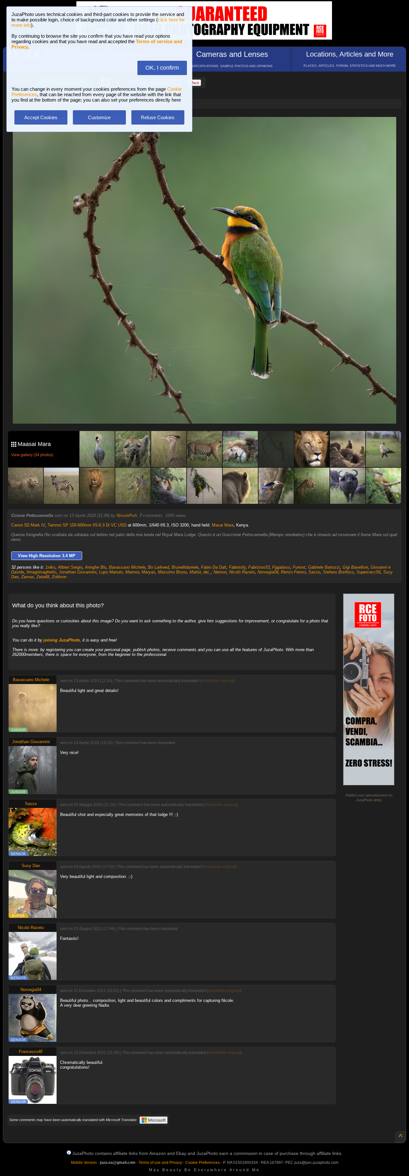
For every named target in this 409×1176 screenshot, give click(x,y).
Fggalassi (281, 567)
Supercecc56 (368, 572)
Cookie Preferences (202, 1162)
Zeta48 (42, 576)
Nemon (220, 572)
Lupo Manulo (111, 572)
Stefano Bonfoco (338, 572)
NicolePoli (127, 515)
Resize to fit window (208, 128)
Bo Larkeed (158, 567)
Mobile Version (84, 1162)
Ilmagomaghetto (41, 572)
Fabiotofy (237, 567)
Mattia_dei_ (200, 572)
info (377, 800)
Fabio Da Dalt (213, 567)
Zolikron (59, 576)
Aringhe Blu (95, 567)
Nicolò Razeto (242, 572)
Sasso (314, 572)
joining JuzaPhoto (61, 640)
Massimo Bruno (172, 572)
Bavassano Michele (127, 567)
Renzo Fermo (293, 572)
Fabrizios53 (259, 567)
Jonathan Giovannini (77, 572)
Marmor (132, 572)
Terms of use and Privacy (160, 1162)
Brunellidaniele (185, 567)
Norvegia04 (268, 572)
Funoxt (299, 567)
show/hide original (217, 681)
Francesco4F (31, 1051)
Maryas (148, 572)
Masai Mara (223, 525)
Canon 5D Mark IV (28, 525)
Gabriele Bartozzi (324, 567)
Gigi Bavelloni (355, 567)
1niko (50, 567)
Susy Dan (31, 865)
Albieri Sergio (70, 567)
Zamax (27, 576)
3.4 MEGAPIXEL (209, 411)
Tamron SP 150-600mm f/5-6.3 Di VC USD (87, 525)
